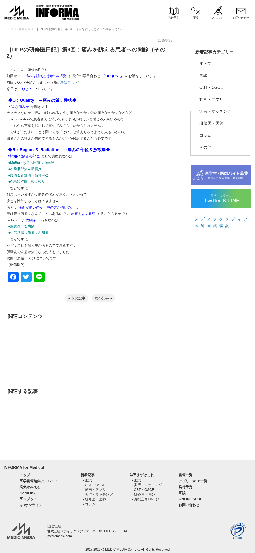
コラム (203, 135)
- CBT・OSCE (94, 485)
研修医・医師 (209, 123)
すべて (203, 63)
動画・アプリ (209, 99)
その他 (203, 147)
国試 (201, 75)
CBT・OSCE (209, 87)
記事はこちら (67, 82)
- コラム (89, 504)
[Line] (39, 277)
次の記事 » (103, 298)
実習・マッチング (213, 111)
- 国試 (87, 480)
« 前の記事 (76, 298)
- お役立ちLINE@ (145, 499)
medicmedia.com (59, 536)
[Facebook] (13, 277)
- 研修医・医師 (94, 499)
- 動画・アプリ (94, 490)
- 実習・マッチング (98, 494)
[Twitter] (26, 277)
